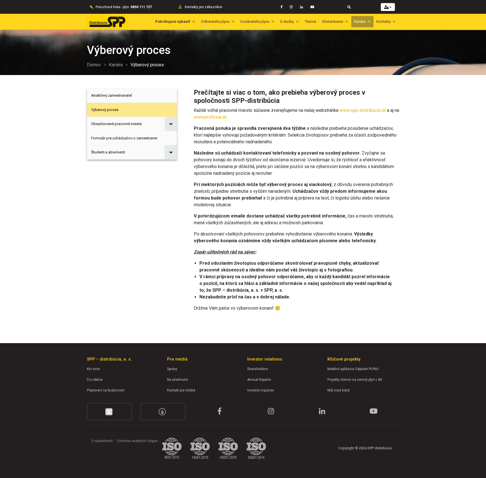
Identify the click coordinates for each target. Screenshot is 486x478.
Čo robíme (95, 380)
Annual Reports (259, 380)
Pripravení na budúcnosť (105, 390)
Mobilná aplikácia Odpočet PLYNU (353, 369)
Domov (94, 64)
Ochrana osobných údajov (137, 441)
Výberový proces (104, 110)
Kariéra (359, 21)
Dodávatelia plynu (254, 21)
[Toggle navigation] (349, 7)
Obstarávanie (332, 21)
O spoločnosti (102, 441)
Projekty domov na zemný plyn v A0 (354, 380)
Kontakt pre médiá (181, 390)
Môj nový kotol (338, 390)
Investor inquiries (260, 390)
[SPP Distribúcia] (107, 22)
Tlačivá (310, 21)
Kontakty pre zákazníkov (203, 7)
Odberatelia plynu (215, 21)
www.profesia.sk (210, 117)
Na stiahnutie (177, 380)
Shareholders (257, 369)
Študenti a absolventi (108, 152)
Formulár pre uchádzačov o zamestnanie (124, 138)
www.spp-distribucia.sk (363, 110)
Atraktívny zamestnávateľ (111, 95)
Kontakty (383, 21)
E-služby (287, 21)
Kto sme (93, 369)
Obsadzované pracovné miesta (116, 124)
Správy (172, 369)
